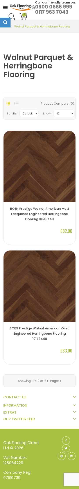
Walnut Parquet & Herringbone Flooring (42, 26)
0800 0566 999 (53, 6)
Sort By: (12, 113)
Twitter (66, 448)
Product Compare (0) (57, 103)
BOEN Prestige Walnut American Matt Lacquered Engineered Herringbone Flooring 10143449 (39, 213)
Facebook (66, 440)
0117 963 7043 (51, 12)
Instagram (71, 456)
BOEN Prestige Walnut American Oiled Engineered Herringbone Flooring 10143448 (40, 333)
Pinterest (62, 456)
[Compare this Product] (70, 195)
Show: (47, 113)
